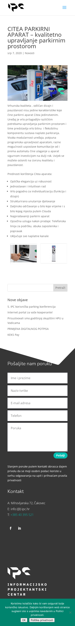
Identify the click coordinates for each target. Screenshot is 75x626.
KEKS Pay (13, 335)
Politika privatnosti (42, 620)
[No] (70, 612)
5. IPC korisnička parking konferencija (32, 306)
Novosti (29, 53)
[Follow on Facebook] (11, 528)
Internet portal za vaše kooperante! (30, 312)
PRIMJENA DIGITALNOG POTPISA (28, 329)
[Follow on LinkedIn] (19, 528)
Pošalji (60, 455)
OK (24, 620)
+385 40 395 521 (22, 515)
